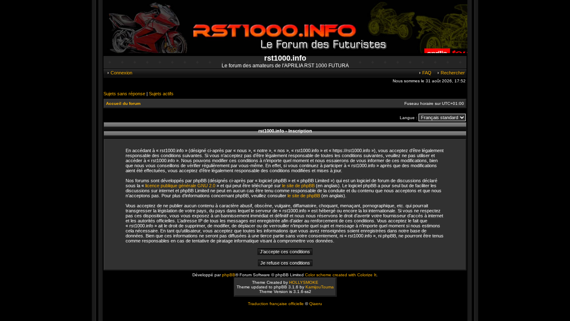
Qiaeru (315, 303)
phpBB (228, 275)
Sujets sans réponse (124, 93)
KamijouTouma (319, 287)
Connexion (120, 72)
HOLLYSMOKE (303, 282)
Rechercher (452, 72)
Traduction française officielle (276, 303)
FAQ (426, 72)
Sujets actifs (161, 93)
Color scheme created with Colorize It (340, 275)
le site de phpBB (298, 185)
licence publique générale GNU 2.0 (180, 185)
